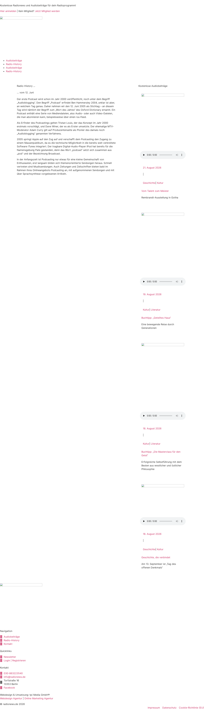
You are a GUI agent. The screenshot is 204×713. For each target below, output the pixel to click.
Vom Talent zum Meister (155, 190)
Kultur (160, 182)
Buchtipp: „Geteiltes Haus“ (156, 317)
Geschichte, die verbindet (155, 557)
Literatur (155, 309)
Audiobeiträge (14, 60)
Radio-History (14, 64)
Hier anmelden (8, 11)
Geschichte (149, 182)
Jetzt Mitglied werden (47, 11)
